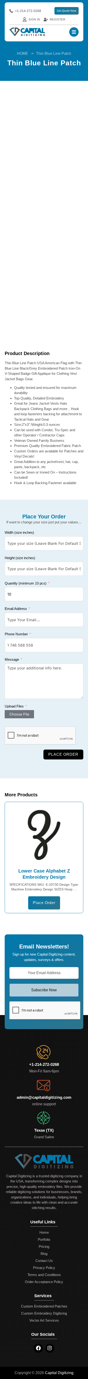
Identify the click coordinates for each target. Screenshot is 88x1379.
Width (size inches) (19, 532)
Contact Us (44, 1261)
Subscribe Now (44, 990)
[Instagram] (49, 1348)
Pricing (44, 1247)
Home (44, 1232)
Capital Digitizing (59, 1373)
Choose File (19, 714)
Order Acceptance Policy (44, 1282)
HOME (22, 53)
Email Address (16, 609)
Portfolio (44, 1239)
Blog (44, 1254)
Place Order (63, 754)
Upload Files (14, 706)
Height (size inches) (20, 558)
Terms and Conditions (44, 1275)
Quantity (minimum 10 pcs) (25, 583)
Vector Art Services (44, 1320)
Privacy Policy (44, 1268)
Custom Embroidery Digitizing (44, 1313)
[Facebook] (38, 1348)
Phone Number (16, 634)
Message (12, 659)
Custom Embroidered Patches (44, 1306)
